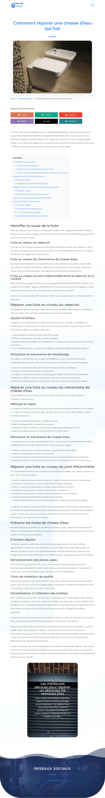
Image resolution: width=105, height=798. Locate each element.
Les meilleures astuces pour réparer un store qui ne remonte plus (52, 689)
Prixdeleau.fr (54, 780)
